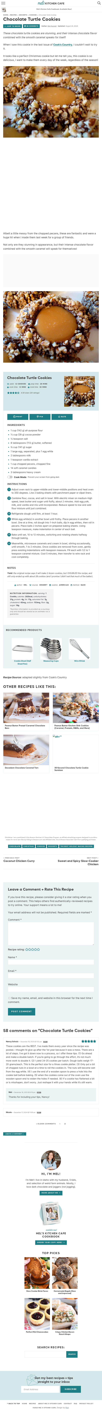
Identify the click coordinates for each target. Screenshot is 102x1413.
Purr (67, 1408)
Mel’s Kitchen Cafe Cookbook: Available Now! (54, 9)
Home (5, 15)
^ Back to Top (13, 1403)
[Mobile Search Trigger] (99, 3)
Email (12, 970)
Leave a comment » (14, 1134)
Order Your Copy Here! (50, 1242)
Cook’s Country (62, 44)
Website (13, 984)
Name (12, 957)
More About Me (50, 1193)
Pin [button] (41, 417)
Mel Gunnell (52, 26)
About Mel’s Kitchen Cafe (50, 1403)
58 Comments (32, 26)
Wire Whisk (79, 661)
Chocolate (14, 846)
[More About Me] (51, 1213)
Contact (68, 1403)
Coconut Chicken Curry (19, 860)
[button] (8, 393)
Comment (15, 919)
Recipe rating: (16, 949)
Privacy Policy (86, 1403)
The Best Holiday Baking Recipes (76, 846)
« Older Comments (46, 1124)
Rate (63, 417)
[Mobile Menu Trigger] (2, 3)
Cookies (33, 15)
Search (72, 1354)
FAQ (75, 1403)
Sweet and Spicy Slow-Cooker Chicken (78, 861)
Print (19, 417)
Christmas (29, 846)
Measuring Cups (51, 661)
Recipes (13, 15)
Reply (45, 1041)
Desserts (23, 15)
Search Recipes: (51, 1347)
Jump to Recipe (13, 26)
